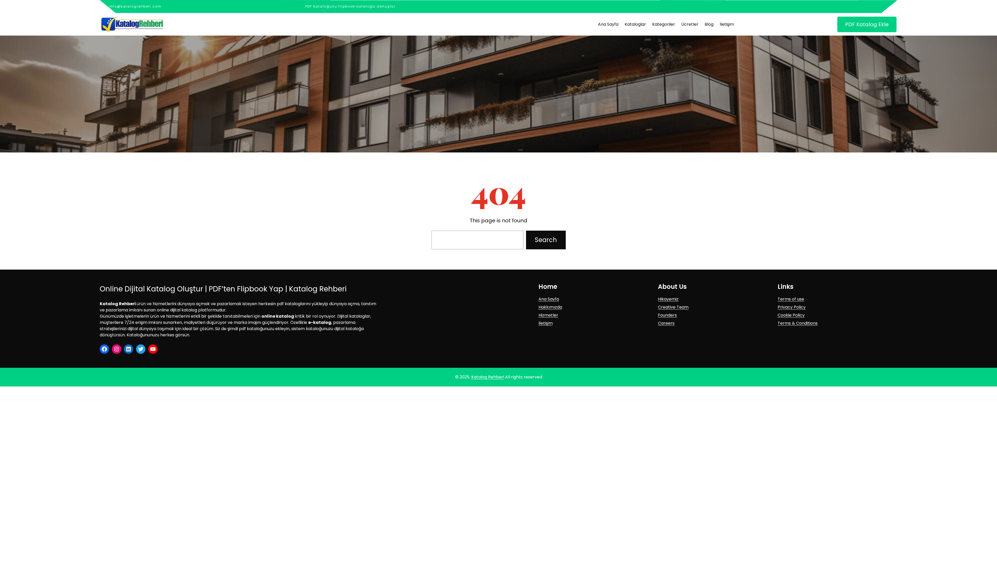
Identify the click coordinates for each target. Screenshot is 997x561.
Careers (666, 323)
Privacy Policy (792, 307)
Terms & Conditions (798, 323)
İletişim (545, 323)
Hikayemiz (668, 299)
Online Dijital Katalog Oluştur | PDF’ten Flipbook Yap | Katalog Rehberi (223, 289)
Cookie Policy (791, 315)
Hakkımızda (550, 307)
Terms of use (791, 299)
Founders (667, 315)
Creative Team (673, 307)
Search (546, 240)
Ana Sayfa (548, 299)
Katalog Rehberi (487, 377)
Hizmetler (548, 315)
